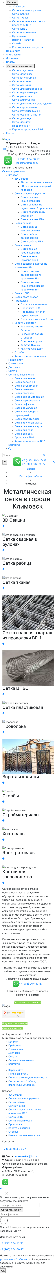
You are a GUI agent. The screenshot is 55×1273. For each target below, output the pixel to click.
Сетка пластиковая (24, 32)
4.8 (4, 148)
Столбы (17, 43)
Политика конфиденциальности (27, 1077)
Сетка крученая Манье (26, 110)
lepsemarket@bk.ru (27, 162)
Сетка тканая (20, 17)
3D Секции (19, 6)
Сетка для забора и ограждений (32, 103)
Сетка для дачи (21, 122)
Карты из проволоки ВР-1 (27, 129)
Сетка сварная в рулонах (27, 10)
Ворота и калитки (23, 39)
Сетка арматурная (23, 99)
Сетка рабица (20, 13)
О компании (13, 54)
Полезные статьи (18, 1073)
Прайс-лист (13, 50)
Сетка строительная (24, 107)
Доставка (12, 58)
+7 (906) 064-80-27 (28, 159)
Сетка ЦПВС (19, 28)
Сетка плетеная (21, 81)
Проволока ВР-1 (21, 125)
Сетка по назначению (20, 66)
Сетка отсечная (21, 85)
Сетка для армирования (27, 88)
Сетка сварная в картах (26, 114)
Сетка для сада (21, 118)
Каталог (12, 2)
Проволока (19, 36)
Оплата (10, 61)
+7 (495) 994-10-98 (34, 460)
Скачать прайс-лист (14, 171)
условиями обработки (13, 1259)
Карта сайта (15, 1070)
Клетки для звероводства (28, 47)
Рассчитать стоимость (27, 1002)
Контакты (12, 133)
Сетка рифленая (22, 96)
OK (3, 1270)
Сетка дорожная (22, 73)
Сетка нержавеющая (25, 92)
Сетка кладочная (22, 70)
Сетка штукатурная (24, 77)
